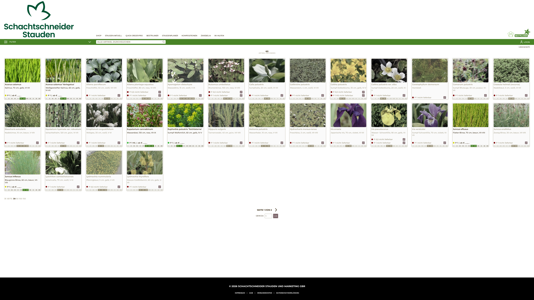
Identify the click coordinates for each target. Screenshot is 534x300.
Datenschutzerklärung (287, 293)
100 (20, 199)
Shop (98, 36)
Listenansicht (524, 47)
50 (17, 199)
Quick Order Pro (134, 36)
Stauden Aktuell (113, 36)
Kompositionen (189, 36)
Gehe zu (260, 216)
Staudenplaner (170, 36)
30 (14, 199)
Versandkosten (264, 293)
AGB (251, 293)
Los (275, 216)
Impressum (240, 293)
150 (24, 199)
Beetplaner (152, 36)
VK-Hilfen (219, 36)
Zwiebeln (206, 36)
